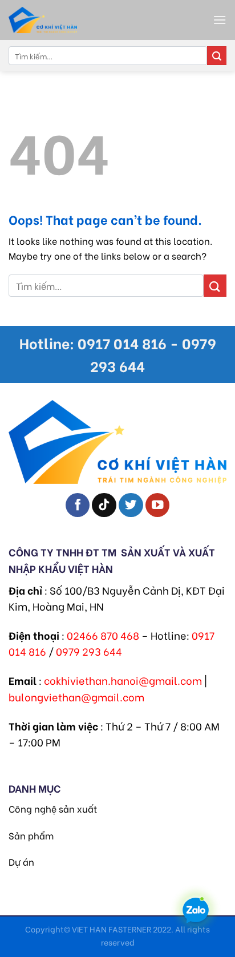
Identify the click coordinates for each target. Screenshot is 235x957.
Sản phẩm (31, 835)
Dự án (21, 861)
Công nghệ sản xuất (53, 808)
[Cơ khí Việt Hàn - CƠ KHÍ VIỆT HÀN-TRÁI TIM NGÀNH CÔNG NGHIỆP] (71, 20)
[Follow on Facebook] (78, 505)
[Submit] (216, 56)
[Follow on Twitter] (131, 505)
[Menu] (219, 20)
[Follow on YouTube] (157, 505)
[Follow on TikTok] (104, 505)
